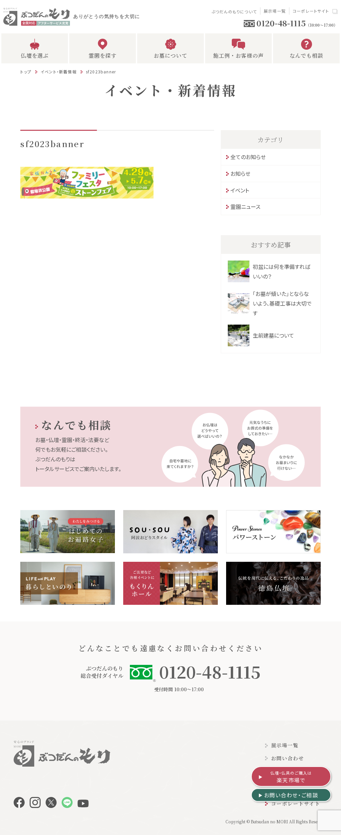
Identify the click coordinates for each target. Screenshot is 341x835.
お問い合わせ (287, 758)
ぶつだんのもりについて (234, 11)
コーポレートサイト (311, 11)
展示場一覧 (275, 11)
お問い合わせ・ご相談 (291, 795)
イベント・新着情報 (59, 71)
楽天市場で (291, 777)
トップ (25, 71)
